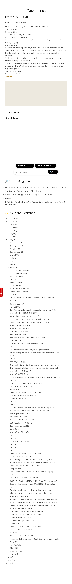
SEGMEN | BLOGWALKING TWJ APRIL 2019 (26, 343)
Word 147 (13, 356)
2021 (10, 233)
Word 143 (13, 435)
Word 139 (13, 450)
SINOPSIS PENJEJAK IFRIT (20, 328)
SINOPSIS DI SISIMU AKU (19, 432)
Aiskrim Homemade (18, 334)
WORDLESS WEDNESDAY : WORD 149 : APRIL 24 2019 (30, 322)
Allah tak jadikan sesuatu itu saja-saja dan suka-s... (32, 493)
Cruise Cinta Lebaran (19, 291)
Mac (12, 548)
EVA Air (12, 359)
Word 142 (13, 438)
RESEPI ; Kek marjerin (18, 273)
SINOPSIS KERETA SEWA (19, 398)
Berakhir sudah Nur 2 (18, 304)
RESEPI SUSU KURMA (16, 17)
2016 (10, 563)
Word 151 (13, 295)
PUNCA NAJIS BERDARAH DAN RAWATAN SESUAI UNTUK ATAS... (35, 377)
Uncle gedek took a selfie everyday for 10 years (30, 319)
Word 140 (13, 447)
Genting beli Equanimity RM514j (23, 520)
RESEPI (9, 23)
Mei (12, 264)
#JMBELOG (36, 10)
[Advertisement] (36, 93)
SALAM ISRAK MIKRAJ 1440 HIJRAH (23, 530)
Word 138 (13, 533)
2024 (10, 224)
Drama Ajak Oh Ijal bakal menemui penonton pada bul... (34, 368)
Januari (13, 554)
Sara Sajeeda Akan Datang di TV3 (24, 316)
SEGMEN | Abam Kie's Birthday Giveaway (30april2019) (32, 407)
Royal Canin (15, 429)
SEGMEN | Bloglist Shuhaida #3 (23, 395)
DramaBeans (15, 340)
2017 (10, 560)
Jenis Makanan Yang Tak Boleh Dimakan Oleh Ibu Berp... (34, 505)
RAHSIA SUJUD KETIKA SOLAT (21, 536)
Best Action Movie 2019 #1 (20, 426)
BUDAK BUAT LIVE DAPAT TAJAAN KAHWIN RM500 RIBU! (32, 462)
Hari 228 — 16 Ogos (13, 198)
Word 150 (13, 301)
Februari (14, 551)
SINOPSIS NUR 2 (16, 523)
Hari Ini (12, 487)
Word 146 (14, 380)
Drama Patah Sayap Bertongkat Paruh (26, 511)
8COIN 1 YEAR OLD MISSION (21, 456)
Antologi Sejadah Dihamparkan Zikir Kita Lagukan (31, 459)
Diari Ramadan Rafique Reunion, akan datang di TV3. (33, 310)
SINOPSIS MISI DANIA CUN (20, 517)
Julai (12, 258)
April (12, 267)
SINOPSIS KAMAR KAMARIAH (21, 371)
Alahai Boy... (15, 389)
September (15, 252)
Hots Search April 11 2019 (20, 441)
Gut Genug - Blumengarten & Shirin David (23, 191)
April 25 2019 (15, 307)
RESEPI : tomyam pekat (19, 270)
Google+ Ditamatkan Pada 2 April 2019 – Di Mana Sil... (32, 484)
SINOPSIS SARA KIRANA (19, 496)
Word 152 (13, 279)
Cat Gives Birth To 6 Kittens (21, 423)
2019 (10, 240)
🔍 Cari (53, 172)
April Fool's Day (16, 545)
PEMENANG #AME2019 (19, 331)
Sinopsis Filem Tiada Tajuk (21, 508)
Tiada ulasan (20, 23)
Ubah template (16, 285)
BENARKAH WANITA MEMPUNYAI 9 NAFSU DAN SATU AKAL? (33, 481)
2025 (10, 221)
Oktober (14, 249)
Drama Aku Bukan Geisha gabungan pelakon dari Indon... (34, 365)
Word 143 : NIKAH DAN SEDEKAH (22, 420)
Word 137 (13, 542)
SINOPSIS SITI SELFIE (18, 362)
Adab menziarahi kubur (20, 288)
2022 (10, 230)
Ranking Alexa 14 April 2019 (21, 414)
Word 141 (13, 444)
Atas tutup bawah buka (20, 325)
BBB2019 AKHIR (16, 282)
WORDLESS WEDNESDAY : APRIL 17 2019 (25, 392)
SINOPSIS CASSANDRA (19, 374)
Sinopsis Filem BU (17, 468)
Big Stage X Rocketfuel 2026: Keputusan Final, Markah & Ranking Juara (35, 187)
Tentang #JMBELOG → (45, 166)
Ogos (12, 255)
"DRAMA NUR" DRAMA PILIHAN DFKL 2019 (26, 478)
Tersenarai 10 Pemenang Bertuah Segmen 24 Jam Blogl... (34, 539)
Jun (12, 261)
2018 (10, 557)
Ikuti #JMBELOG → (25, 166)
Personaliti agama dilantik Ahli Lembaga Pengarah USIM (34, 353)
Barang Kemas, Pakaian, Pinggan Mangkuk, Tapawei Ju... (34, 502)
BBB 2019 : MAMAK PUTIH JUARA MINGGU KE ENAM (30, 411)
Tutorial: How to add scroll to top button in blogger (32, 490)
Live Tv (12, 475)
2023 (10, 227)
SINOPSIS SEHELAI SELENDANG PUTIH (24, 313)
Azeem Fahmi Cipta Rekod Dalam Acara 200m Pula (32, 298)
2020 (10, 237)
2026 (10, 218)
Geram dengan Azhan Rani (21, 386)
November (15, 246)
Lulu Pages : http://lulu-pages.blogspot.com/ (29, 349)
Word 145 (13, 401)
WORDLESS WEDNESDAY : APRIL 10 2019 (25, 453)
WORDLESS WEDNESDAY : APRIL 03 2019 (25, 526)
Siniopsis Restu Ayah (18, 417)
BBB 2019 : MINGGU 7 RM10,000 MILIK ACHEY (27, 337)
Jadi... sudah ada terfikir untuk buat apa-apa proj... (31, 472)
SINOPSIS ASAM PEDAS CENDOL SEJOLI (25, 514)
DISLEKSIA (13, 404)
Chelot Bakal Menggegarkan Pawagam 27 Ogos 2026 (28, 194)
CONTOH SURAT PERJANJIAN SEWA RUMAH (27, 383)
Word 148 (13, 346)
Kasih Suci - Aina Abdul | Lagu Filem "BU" (27, 465)
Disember (14, 243)
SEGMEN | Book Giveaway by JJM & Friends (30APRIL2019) (33, 499)
